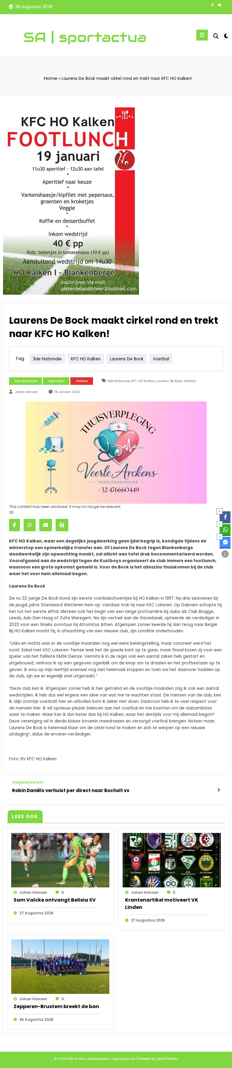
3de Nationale (47, 359)
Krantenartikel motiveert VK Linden (161, 903)
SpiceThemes (167, 1059)
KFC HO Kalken (86, 359)
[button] (225, 554)
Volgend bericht (28, 782)
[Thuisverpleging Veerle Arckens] (116, 452)
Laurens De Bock (126, 359)
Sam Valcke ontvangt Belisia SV (55, 899)
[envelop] (45, 525)
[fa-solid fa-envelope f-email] (219, 5)
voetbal (161, 359)
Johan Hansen (26, 392)
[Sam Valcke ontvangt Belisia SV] (60, 859)
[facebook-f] (212, 5)
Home (50, 78)
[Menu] (202, 35)
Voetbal (82, 381)
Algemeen (56, 381)
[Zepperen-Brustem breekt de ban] (60, 966)
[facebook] (14, 525)
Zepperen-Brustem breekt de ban (56, 1006)
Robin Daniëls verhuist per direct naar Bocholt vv (70, 790)
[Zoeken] (216, 36)
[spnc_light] (225, 36)
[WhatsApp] (30, 525)
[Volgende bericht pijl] (218, 790)
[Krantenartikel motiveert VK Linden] (172, 859)
